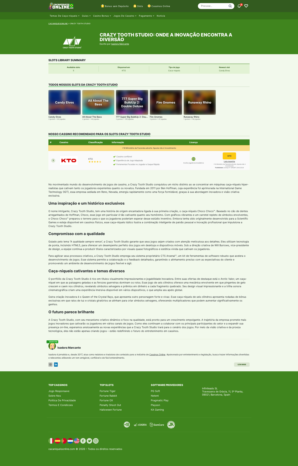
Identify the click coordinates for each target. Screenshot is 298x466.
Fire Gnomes (156, 116)
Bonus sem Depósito (117, 6)
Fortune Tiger (107, 391)
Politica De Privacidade (62, 400)
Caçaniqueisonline (58, 24)
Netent (155, 395)
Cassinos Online (160, 6)
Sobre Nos (54, 395)
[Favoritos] (246, 6)
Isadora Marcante (120, 44)
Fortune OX (106, 400)
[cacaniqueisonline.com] (60, 6)
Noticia (161, 15)
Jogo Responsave (58, 391)
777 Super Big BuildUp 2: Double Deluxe (136, 116)
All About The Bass (92, 116)
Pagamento (145, 15)
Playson (155, 405)
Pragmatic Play (160, 400)
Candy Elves (54, 116)
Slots (140, 6)
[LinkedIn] (56, 364)
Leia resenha (229, 161)
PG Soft (155, 391)
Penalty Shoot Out (110, 405)
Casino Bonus (101, 15)
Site (229, 156)
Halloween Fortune (111, 409)
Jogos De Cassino (123, 15)
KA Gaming (157, 409)
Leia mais (242, 364)
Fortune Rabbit (108, 395)
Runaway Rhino (191, 116)
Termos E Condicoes (60, 405)
